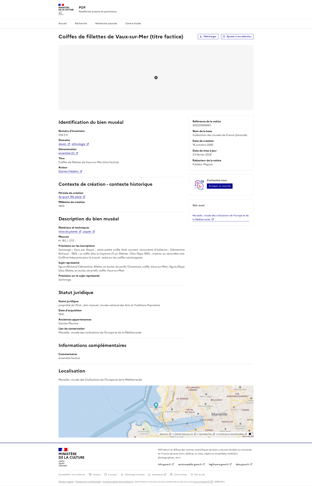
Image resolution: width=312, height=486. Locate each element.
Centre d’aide (180, 474)
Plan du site (199, 474)
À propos (112, 474)
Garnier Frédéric (68, 171)
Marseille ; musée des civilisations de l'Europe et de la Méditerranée (221, 217)
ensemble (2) (66, 153)
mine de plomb (68, 231)
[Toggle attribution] (250, 434)
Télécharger (209, 36)
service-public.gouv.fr (190, 464)
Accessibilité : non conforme (71, 474)
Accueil (62, 23)
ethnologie (78, 144)
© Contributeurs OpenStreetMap (230, 433)
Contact (97, 474)
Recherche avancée (106, 23)
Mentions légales (66, 481)
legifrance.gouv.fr (219, 464)
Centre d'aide (133, 23)
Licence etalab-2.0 (201, 481)
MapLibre (164, 433)
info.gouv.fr (164, 464)
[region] (156, 411)
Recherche (81, 23)
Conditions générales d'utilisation (117, 481)
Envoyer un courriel (220, 186)
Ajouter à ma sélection (239, 36)
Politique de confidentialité (88, 481)
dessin (62, 144)
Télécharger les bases (134, 474)
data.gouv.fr (242, 464)
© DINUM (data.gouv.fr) (183, 433)
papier (87, 231)
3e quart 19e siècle (70, 197)
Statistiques (157, 474)
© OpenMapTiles (204, 433)
